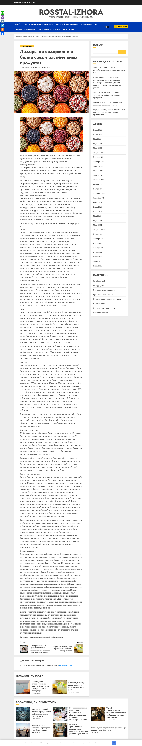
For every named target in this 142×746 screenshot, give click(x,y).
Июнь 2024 (97, 211)
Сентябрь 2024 (99, 198)
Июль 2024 (97, 207)
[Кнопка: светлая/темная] (107, 27)
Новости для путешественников (38, 24)
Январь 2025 (98, 184)
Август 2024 (98, 202)
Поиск (98, 45)
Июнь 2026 (97, 134)
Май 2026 (97, 139)
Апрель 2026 (98, 143)
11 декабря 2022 (36, 67)
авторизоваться (65, 665)
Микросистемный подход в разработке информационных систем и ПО (109, 70)
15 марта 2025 (37, 693)
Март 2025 (97, 175)
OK (114, 743)
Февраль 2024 (99, 230)
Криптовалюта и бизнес (49, 29)
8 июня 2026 (111, 720)
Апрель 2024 (98, 220)
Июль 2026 (97, 130)
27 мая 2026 (74, 736)
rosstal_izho (25, 67)
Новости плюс (99, 304)
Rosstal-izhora (71, 12)
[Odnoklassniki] (2, 29)
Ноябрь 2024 (98, 189)
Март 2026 (97, 148)
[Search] (112, 27)
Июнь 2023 (97, 243)
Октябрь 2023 (98, 239)
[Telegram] (2, 25)
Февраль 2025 (99, 180)
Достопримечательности (67, 24)
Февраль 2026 (99, 153)
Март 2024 (97, 225)
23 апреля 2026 (96, 732)
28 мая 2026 (36, 735)
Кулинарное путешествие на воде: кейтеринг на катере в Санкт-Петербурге (40, 686)
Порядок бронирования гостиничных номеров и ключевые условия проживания (109, 112)
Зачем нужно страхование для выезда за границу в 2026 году (108, 729)
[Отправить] (2, 34)
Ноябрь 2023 (98, 234)
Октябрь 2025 (98, 162)
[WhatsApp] (2, 13)
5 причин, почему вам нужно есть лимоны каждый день (76, 686)
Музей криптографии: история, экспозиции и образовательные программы (106, 95)
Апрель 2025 (98, 171)
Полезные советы (89, 24)
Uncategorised (99, 281)
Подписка (122, 27)
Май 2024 (97, 216)
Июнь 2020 (97, 257)
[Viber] (2, 17)
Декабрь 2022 (98, 248)
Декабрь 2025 (98, 157)
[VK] (2, 21)
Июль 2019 (97, 266)
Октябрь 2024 (98, 193)
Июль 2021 (97, 252)
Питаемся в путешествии (24, 29)
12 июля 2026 (37, 718)
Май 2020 (97, 261)
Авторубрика (68, 29)
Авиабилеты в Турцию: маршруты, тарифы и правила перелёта (41, 729)
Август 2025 (98, 166)
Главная (17, 24)
